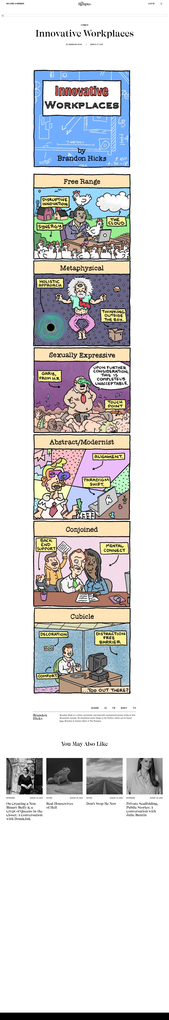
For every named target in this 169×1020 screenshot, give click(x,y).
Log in (151, 3)
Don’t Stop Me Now (101, 803)
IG (105, 708)
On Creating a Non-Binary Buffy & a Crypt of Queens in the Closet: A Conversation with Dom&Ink (24, 811)
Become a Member (15, 3)
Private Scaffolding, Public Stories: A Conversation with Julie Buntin (142, 809)
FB (113, 708)
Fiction (49, 798)
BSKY (124, 708)
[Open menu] (161, 3)
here (62, 721)
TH (134, 708)
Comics (84, 25)
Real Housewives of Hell (59, 805)
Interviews (10, 798)
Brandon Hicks (75, 44)
